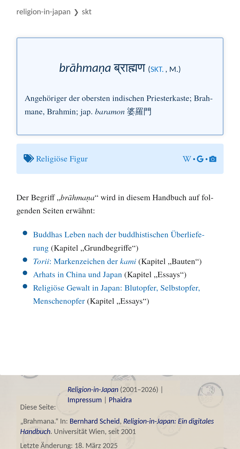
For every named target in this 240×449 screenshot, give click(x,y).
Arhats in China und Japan (77, 274)
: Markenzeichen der (84, 260)
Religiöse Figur (62, 158)
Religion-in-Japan (43, 12)
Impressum (85, 400)
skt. (157, 70)
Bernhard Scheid (95, 422)
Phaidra (120, 400)
